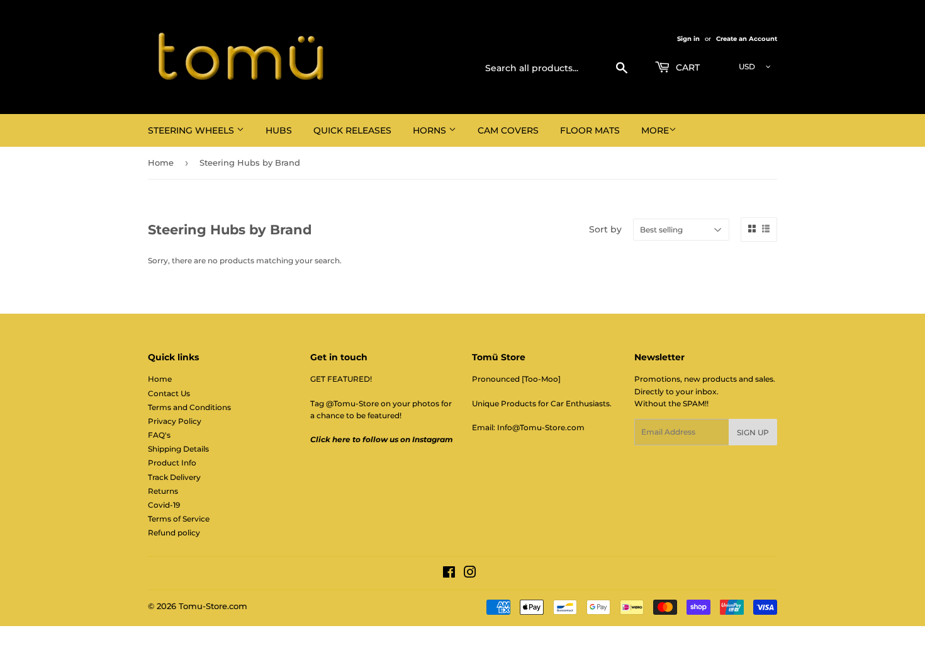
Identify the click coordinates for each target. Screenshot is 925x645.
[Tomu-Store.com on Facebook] (449, 574)
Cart (686, 67)
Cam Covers (508, 130)
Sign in (688, 39)
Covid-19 (164, 505)
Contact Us (169, 393)
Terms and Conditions (189, 407)
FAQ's (159, 435)
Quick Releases (352, 130)
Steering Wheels (192, 130)
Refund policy (174, 532)
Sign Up (753, 432)
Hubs (279, 130)
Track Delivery (174, 477)
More (655, 130)
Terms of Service (179, 518)
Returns (163, 491)
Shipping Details (178, 449)
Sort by (605, 229)
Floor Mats (590, 130)
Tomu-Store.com (213, 606)
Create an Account (746, 39)
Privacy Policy (174, 421)
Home (161, 162)
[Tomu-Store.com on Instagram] (470, 574)
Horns (431, 130)
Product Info (172, 462)
